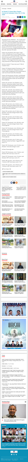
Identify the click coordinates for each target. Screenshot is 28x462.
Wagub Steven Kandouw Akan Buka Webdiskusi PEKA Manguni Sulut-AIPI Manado (7, 188)
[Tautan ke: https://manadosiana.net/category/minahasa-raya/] (25, 402)
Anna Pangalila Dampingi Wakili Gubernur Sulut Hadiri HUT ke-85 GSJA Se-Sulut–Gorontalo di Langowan (14, 444)
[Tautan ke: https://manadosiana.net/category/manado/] (25, 425)
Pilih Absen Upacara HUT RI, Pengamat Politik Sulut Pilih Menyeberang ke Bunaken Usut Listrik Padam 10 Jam (7, 236)
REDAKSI (4, 366)
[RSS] (16, 183)
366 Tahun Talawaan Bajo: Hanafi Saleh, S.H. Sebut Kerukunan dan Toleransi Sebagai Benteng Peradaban (20, 225)
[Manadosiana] (14, 1)
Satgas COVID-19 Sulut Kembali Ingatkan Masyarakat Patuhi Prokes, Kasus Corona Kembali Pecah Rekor (7, 197)
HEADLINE (3, 17)
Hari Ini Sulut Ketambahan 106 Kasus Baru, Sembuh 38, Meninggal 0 (20, 201)
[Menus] (2, 1)
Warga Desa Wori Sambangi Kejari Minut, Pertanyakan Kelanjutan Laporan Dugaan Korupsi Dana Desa (7, 247)
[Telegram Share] (22, 17)
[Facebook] (11, 183)
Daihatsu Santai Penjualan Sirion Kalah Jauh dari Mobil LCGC (13, 392)
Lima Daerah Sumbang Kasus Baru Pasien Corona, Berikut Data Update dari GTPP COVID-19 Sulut (20, 209)
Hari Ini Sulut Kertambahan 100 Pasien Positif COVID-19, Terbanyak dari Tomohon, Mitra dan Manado (7, 201)
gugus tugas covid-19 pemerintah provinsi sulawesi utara (14, 174)
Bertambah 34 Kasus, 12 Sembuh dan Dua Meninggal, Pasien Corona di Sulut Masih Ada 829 (7, 209)
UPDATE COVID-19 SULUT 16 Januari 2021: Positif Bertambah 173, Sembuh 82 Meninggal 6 (20, 197)
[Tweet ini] (20, 17)
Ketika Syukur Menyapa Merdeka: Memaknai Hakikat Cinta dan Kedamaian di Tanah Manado (7, 225)
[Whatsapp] (25, 17)
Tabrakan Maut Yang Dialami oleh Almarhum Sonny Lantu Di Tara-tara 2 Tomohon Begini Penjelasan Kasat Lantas (13, 388)
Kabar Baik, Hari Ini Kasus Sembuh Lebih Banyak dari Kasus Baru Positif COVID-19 (7, 205)
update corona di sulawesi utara (9, 176)
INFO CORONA (8, 17)
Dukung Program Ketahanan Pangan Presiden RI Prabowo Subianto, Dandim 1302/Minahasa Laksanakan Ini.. (14, 376)
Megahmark (16, 459)
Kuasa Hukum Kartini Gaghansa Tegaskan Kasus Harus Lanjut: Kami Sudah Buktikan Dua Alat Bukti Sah (20, 247)
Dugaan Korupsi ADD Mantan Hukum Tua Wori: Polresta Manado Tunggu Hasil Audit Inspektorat (20, 236)
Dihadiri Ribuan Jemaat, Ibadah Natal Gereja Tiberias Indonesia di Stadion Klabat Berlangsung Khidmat (13, 380)
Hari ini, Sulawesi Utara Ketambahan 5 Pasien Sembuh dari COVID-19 (21, 187)
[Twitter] (14, 183)
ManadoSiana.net (7, 459)
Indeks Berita (4, 363)
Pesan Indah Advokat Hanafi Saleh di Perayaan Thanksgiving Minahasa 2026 (14, 420)
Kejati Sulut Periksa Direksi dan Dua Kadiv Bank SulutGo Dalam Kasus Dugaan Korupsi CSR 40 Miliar (14, 395)
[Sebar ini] (18, 17)
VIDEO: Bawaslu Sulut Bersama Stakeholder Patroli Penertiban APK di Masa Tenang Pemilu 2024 (12, 360)
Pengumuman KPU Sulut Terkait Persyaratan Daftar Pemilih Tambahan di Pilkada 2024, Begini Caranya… (13, 371)
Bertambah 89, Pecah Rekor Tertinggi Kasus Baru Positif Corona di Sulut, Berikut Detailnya (20, 205)
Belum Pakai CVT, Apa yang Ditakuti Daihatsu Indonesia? (14, 384)
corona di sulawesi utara (8, 171)
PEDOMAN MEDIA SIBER (7, 368)
